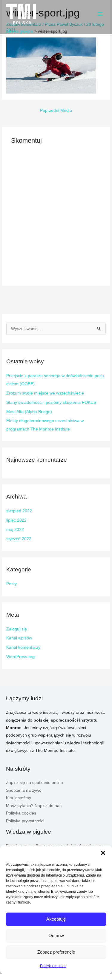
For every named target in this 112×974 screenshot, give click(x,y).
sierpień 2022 (19, 511)
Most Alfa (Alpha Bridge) (29, 412)
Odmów (56, 935)
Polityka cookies (53, 966)
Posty (11, 584)
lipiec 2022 (16, 520)
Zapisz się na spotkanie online (34, 782)
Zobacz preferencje (56, 952)
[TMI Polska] (21, 14)
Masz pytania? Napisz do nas (34, 805)
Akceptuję (56, 919)
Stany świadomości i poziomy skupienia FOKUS (51, 402)
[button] (103, 853)
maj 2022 (15, 529)
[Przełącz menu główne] (100, 14)
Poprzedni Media (56, 110)
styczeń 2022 (18, 539)
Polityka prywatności (25, 821)
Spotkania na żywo (24, 790)
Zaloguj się (16, 629)
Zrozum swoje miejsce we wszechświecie (45, 393)
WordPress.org (20, 656)
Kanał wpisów (19, 638)
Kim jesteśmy (18, 798)
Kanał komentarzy (23, 647)
